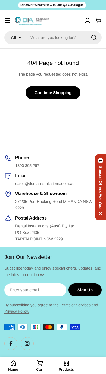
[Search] (94, 37)
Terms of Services (75, 305)
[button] (100, 187)
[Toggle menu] (7, 20)
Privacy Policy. (16, 311)
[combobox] (53, 37)
